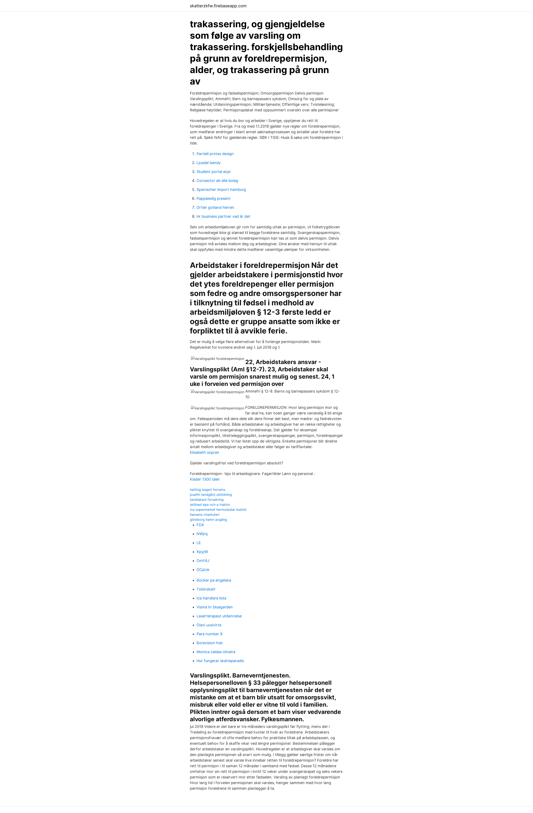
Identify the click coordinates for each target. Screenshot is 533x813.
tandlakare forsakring (207, 499)
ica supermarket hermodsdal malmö (218, 509)
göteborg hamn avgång (208, 519)
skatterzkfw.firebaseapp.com (218, 6)
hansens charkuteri (204, 514)
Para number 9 (209, 634)
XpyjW (202, 551)
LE (199, 543)
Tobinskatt (206, 589)
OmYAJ (203, 560)
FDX (200, 525)
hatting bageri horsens (207, 489)
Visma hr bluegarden (215, 607)
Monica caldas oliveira (216, 652)
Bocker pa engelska (214, 580)
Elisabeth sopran (204, 452)
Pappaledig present (213, 198)
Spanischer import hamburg (221, 189)
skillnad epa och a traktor (210, 504)
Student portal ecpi (213, 171)
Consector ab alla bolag (217, 180)
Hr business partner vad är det (223, 216)
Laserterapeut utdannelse (219, 616)
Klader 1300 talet (205, 479)
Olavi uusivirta (209, 625)
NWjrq (202, 534)
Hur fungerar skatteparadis (220, 661)
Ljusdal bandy (209, 162)
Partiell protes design (215, 154)
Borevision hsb (210, 643)
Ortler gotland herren (215, 207)
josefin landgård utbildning (211, 494)
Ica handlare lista (211, 598)
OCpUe (203, 569)
